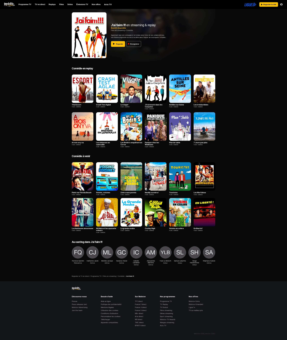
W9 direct (138, 319)
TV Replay (164, 304)
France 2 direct (140, 304)
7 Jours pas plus (200, 143)
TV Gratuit (164, 307)
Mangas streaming (167, 322)
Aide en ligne (106, 301)
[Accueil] (9, 4)
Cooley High (150, 228)
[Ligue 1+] (250, 4)
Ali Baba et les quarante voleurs (106, 229)
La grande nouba (128, 228)
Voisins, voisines (103, 193)
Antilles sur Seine (176, 105)
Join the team (77, 310)
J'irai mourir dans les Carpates (153, 106)
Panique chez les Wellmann (152, 144)
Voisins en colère (176, 228)
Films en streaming (118, 30)
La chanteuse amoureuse (82, 228)
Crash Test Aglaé (103, 105)
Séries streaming (166, 313)
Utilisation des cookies (109, 310)
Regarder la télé (269, 4)
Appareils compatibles (109, 322)
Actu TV (163, 325)
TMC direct (139, 322)
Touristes (173, 193)
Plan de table (174, 143)
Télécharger (105, 319)
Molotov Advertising (79, 307)
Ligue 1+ (192, 307)
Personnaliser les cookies (110, 316)
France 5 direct (141, 310)
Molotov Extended (196, 304)
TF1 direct (139, 301)
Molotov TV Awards (167, 319)
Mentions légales (107, 307)
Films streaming (166, 310)
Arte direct (139, 316)
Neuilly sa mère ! (152, 193)
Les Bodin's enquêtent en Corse (131, 144)
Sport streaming (166, 316)
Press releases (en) (79, 304)
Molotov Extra (194, 301)
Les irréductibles (201, 105)
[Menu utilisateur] (281, 4)
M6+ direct (139, 313)
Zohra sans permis (128, 193)
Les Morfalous (200, 193)
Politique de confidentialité (111, 304)
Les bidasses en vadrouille (103, 144)
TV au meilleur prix (196, 310)
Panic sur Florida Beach (81, 193)
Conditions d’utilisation (109, 313)
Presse (74, 301)
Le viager (124, 105)
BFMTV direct (140, 325)
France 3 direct (141, 307)
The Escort (76, 105)
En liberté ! (198, 228)
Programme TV (166, 301)
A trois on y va (78, 143)
